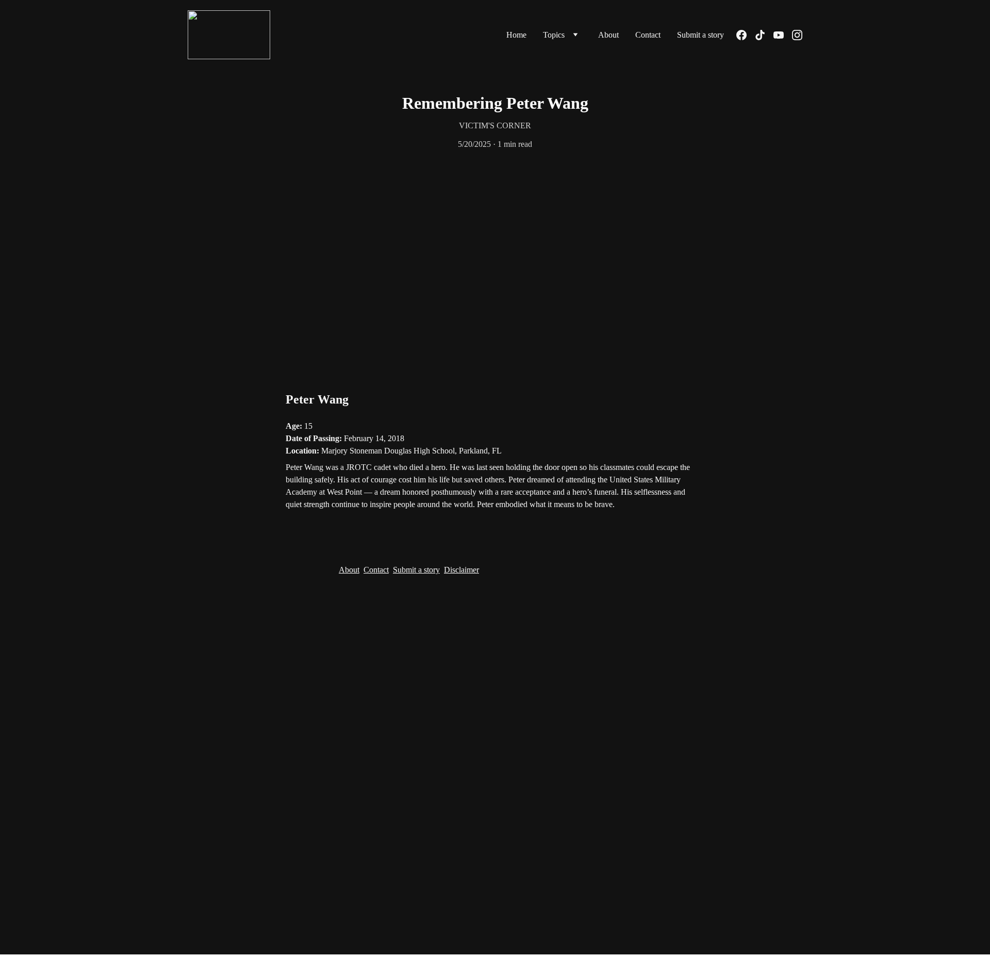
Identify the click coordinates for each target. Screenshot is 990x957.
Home (516, 34)
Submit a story (700, 34)
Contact (648, 34)
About (608, 34)
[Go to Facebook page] (745, 35)
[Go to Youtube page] (782, 35)
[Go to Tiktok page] (764, 35)
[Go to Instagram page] (797, 35)
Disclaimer (461, 569)
